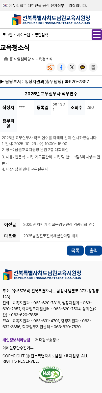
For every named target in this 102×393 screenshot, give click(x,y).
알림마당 (24, 59)
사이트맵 (23, 35)
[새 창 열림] (50, 67)
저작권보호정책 (47, 340)
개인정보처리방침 (16, 340)
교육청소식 (43, 59)
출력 (93, 251)
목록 (75, 251)
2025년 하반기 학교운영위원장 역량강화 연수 (59, 224)
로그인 (7, 35)
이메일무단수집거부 (18, 348)
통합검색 (41, 35)
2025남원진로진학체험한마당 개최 (50, 236)
